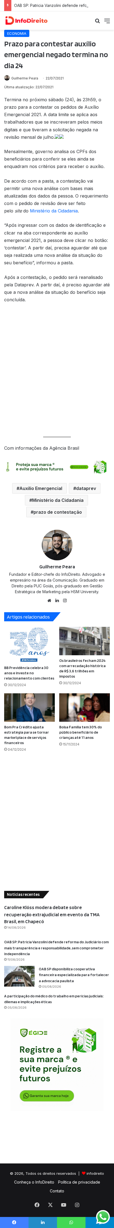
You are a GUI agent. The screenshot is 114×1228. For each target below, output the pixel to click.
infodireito (95, 1173)
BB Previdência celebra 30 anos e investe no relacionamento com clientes (29, 672)
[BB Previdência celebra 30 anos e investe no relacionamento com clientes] (29, 644)
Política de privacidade (79, 1182)
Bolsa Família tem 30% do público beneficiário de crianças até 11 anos (80, 732)
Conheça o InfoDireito (34, 1182)
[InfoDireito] (26, 20)
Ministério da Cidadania (54, 211)
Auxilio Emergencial (40, 488)
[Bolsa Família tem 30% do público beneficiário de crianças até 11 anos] (84, 707)
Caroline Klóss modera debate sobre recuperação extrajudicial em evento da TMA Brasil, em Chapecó (52, 914)
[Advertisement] (57, 369)
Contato (57, 1191)
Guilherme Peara (24, 78)
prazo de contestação (57, 512)
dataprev (86, 488)
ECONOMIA (16, 33)
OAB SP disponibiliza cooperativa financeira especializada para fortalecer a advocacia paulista (74, 975)
